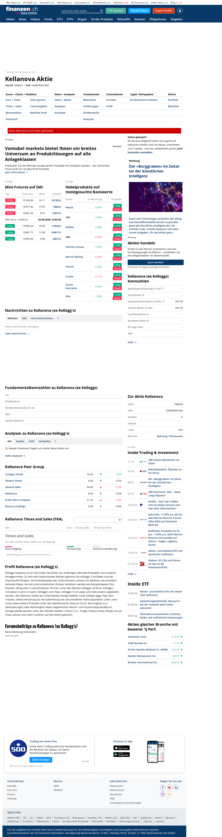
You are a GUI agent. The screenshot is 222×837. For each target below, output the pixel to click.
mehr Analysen (14, 455)
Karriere (12, 790)
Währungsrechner (129, 821)
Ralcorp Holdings (15, 506)
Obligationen (157, 19)
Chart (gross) (37, 99)
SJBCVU (57, 238)
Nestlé (69, 207)
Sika (68, 296)
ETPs (70, 19)
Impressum (116, 786)
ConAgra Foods (14, 474)
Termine (111, 99)
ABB (68, 237)
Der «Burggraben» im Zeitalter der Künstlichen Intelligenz (165, 482)
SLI (31, 817)
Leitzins (159, 821)
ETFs (60, 19)
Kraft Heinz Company (18, 500)
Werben (58, 790)
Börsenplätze (13, 112)
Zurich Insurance (71, 286)
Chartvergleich (38, 106)
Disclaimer (116, 794)
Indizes (35, 19)
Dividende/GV (91, 112)
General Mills (13, 487)
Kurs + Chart (13, 99)
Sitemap (12, 798)
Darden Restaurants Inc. (142, 656)
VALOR (9, 85)
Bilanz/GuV (89, 99)
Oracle (69, 276)
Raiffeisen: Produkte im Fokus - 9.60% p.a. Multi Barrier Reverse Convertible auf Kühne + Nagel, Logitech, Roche (165, 537)
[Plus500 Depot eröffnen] (25, 13)
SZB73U (56, 213)
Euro (77, 2)
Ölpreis (148, 821)
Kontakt (11, 786)
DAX (59, 2)
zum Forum (11, 635)
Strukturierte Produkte (143, 99)
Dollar (154, 2)
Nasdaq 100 (94, 817)
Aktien (10, 19)
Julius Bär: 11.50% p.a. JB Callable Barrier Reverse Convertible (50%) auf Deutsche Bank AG (165, 519)
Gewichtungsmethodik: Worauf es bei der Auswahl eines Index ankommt (160, 604)
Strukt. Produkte (102, 19)
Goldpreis (146, 817)
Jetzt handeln (156, 262)
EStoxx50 (97, 2)
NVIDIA (70, 227)
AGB (112, 798)
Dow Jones (78, 817)
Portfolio (173, 99)
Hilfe (56, 786)
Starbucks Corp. (137, 636)
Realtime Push (38, 112)
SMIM (39, 817)
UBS (68, 217)
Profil (109, 106)
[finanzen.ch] (22, 9)
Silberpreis (42, 821)
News (22, 19)
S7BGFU (56, 226)
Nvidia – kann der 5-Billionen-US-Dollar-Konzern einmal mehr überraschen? (164, 505)
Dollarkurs (13, 821)
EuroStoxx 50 (61, 817)
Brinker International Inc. (143, 662)
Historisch (12, 119)
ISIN (28, 85)
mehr (131, 342)
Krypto (82, 19)
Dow (42, 2)
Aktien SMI (13, 817)
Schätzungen (91, 106)
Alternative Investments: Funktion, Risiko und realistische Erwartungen (161, 615)
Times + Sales (14, 106)
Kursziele (60, 112)
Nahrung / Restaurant (170, 436)
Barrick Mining (74, 256)
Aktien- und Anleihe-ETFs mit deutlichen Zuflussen (165, 552)
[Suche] (101, 10)
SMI (8, 2)
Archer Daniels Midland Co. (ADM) (148, 649)
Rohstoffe (123, 19)
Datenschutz (117, 790)
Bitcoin (134, 2)
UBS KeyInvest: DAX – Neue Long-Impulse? (164, 493)
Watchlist (173, 106)
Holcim (70, 266)
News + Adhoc (63, 99)
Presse (11, 794)
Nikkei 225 (111, 817)
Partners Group (75, 247)
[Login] (180, 11)
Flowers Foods (13, 480)
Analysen (60, 106)
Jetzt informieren (15, 172)
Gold (116, 2)
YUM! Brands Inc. (138, 643)
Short (117, 209)
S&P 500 (124, 817)
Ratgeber (177, 19)
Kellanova (11, 493)
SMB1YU (56, 232)
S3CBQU (56, 200)
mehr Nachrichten (16, 333)
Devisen (139, 19)
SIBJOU (57, 206)
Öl (171, 2)
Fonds (48, 19)
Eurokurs (28, 821)
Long (117, 205)
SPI (24, 2)
